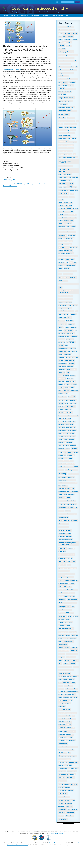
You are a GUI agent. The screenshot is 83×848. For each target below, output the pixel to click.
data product (62, 223)
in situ (67, 393)
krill (67, 406)
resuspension (61, 654)
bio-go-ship (72, 88)
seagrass (72, 663)
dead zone (73, 226)
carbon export (70, 145)
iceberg (72, 387)
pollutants (75, 616)
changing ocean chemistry (64, 170)
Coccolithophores (63, 197)
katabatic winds (72, 403)
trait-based (69, 765)
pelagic (60, 593)
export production (62, 305)
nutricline (68, 510)
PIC (73, 606)
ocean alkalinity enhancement (65, 536)
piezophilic (60, 609)
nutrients (74, 520)
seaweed (71, 679)
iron (73, 397)
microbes (68, 452)
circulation (70, 183)
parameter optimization (63, 583)
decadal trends (61, 229)
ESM (60, 287)
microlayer (76, 452)
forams (60, 327)
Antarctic (61, 45)
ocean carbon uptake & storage (65, 539)
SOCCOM (61, 703)
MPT (70, 480)
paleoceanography (70, 580)
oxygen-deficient (69, 577)
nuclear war (61, 510)
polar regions (62, 616)
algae (64, 36)
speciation (60, 715)
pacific (61, 580)
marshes (61, 436)
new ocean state (74, 491)
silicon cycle (66, 697)
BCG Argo (65, 85)
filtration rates (70, 311)
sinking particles (63, 700)
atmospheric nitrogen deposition (65, 73)
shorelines (60, 694)
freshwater (60, 330)
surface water (61, 734)
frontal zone (68, 330)
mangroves (62, 427)
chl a (70, 180)
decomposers (70, 229)
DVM (75, 262)
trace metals (61, 765)
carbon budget (72, 138)
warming (61, 803)
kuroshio (72, 406)
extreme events (73, 305)
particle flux (62, 586)
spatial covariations (71, 713)
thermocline (73, 746)
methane (74, 448)
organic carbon (61, 568)
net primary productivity (63, 491)
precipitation (61, 619)
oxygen (61, 577)
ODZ (68, 558)
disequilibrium (74, 256)
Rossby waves (61, 657)
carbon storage (61, 154)
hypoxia (61, 387)
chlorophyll (62, 183)
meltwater (71, 439)
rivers (68, 654)
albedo (60, 36)
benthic (71, 85)
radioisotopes (73, 638)
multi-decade (61, 482)
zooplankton (63, 819)
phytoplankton (64, 606)
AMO (59, 42)
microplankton (70, 455)
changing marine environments (65, 166)
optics (69, 564)
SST (73, 715)
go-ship (71, 357)
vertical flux (62, 793)
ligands (64, 418)
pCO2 (67, 590)
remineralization (68, 641)
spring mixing (68, 715)
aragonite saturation (65, 61)
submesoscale (61, 724)
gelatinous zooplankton (63, 336)
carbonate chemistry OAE (64, 135)
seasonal (76, 667)
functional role (61, 333)
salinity (60, 660)
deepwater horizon (69, 238)
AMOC (64, 42)
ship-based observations (72, 691)
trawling (60, 771)
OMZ (73, 561)
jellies (66, 403)
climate (60, 187)
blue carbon (62, 118)
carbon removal (69, 147)
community (60, 199)
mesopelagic (68, 442)
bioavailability (68, 91)
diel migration (73, 247)
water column (61, 806)
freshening (73, 327)
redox (59, 641)
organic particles (72, 568)
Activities (24, 15)
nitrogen (67, 497)
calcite (74, 124)
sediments (66, 682)
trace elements (73, 762)
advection (68, 29)
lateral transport (69, 415)
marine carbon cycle (70, 427)
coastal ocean (63, 193)
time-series (62, 756)
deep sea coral (71, 235)
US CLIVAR (60, 787)
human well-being (70, 381)
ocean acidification (65, 530)
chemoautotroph (73, 177)
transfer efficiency (63, 768)
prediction (61, 625)
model (75, 470)
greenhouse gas (69, 360)
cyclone (67, 214)
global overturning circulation (65, 354)
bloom (67, 114)
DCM (68, 226)
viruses (73, 800)
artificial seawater (62, 66)
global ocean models (72, 351)
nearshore (64, 485)
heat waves (72, 375)
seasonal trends (62, 676)
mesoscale (61, 445)
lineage (69, 421)
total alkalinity (63, 762)
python (66, 638)
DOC (67, 259)
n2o (70, 482)
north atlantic (71, 504)
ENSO (60, 281)
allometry (60, 39)
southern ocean (64, 709)
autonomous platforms (66, 79)
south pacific (62, 713)
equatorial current (63, 284)
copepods (75, 208)
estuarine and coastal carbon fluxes (66, 291)
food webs (62, 324)
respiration (74, 650)
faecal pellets (61, 308)
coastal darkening (74, 190)
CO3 (75, 187)
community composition (65, 202)
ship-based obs (61, 691)
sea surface (75, 676)
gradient (76, 357)
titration (60, 759)
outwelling (67, 571)
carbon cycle (63, 142)
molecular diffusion (62, 480)
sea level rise (68, 667)
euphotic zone (68, 295)
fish (60, 314)
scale (60, 663)
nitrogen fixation (71, 500)
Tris (65, 771)
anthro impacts (61, 48)
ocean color (62, 548)
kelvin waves (61, 406)
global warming (63, 357)
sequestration (68, 685)
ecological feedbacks (70, 265)
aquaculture (61, 57)
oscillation (60, 571)
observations (65, 524)
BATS (59, 85)
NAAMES (75, 482)
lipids (74, 421)
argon (64, 64)
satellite (75, 660)
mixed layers (69, 466)
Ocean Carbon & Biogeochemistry (40, 8)
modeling (62, 474)
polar (72, 613)
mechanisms (73, 436)
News (67, 15)
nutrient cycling (63, 517)
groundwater (70, 366)
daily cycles (73, 214)
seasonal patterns (64, 673)
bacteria (64, 82)
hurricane (60, 384)
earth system (61, 265)
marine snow (61, 433)
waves (69, 809)
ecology (61, 268)
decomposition (61, 231)
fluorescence (69, 320)
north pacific (62, 507)
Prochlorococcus (63, 632)
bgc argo (61, 88)
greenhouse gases (62, 363)
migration (60, 463)
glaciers (61, 345)
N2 (66, 482)
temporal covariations (63, 746)
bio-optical (60, 91)
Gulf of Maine (62, 369)
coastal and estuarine (63, 190)
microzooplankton (62, 461)
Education (66, 274)
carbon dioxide (61, 145)
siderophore (68, 694)
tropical (72, 774)
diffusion (60, 250)
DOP (66, 262)
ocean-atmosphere (63, 527)
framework (66, 327)
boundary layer (62, 121)
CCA (74, 154)
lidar (60, 418)
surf (73, 727)
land (70, 409)
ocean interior (71, 548)
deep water (60, 238)
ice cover (66, 390)
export (61, 302)
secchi (59, 682)
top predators (67, 759)
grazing (61, 360)
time (69, 752)
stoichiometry (71, 718)
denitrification (61, 241)
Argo (60, 64)
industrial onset (74, 390)
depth (70, 244)
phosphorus (62, 599)
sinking (75, 697)
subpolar (69, 724)
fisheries (73, 314)
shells (75, 688)
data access (64, 217)
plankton (61, 613)
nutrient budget (63, 514)
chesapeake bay (63, 180)
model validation (62, 477)
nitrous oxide (62, 504)
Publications (45, 15)
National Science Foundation (57, 842)
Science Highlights (58, 15)
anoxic (69, 42)
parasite (72, 583)
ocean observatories (66, 555)
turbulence (61, 777)
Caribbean (69, 154)
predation (68, 619)
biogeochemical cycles (66, 98)
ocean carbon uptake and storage (67, 544)
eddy (60, 274)
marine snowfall (70, 433)
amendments (67, 39)
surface (60, 731)
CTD (72, 211)
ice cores (60, 390)
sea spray (69, 676)
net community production (66, 488)
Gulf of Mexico (71, 369)
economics (66, 268)
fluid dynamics (61, 320)
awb (59, 82)
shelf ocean (61, 688)
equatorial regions (74, 284)
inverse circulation (62, 396)
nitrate (61, 497)
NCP (59, 485)
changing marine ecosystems (65, 161)
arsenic (68, 64)
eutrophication (61, 298)
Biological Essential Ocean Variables (66, 107)
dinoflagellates (69, 253)
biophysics (60, 114)
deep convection (71, 231)
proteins (68, 635)
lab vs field (60, 409)
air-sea (60, 33)
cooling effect (61, 208)
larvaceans (60, 415)
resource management (63, 650)
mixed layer (62, 466)
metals (68, 448)
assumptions (71, 66)
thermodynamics (62, 749)
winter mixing (69, 815)
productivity (73, 632)
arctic (74, 61)
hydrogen (66, 384)
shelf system (68, 688)
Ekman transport (63, 277)
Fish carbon (65, 314)
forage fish (71, 324)
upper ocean (62, 780)
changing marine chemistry (70, 157)
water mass (69, 806)
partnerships (61, 590)
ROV (74, 657)
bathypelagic (72, 82)
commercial (72, 197)
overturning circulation (63, 573)
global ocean (62, 351)
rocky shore (74, 654)
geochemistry (61, 339)
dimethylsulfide (68, 250)
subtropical (62, 727)
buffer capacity (71, 121)
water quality (62, 809)
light (69, 418)
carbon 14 (72, 130)
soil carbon (67, 703)
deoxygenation (63, 244)
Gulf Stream (62, 372)
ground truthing (62, 366)
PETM (72, 593)
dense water (69, 241)
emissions (73, 277)
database (60, 220)
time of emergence (72, 756)
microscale (69, 458)
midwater (71, 461)
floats (69, 317)
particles (69, 586)
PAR (77, 580)
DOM (72, 259)
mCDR (66, 436)
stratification (61, 721)
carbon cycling (73, 142)
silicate (60, 697)
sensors (61, 685)
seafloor (65, 663)
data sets (69, 223)
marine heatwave (62, 430)
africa (73, 29)
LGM (77, 415)
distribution (61, 259)
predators (70, 622)
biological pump (65, 111)
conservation (69, 205)
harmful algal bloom (64, 375)
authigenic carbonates (63, 75)
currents (61, 214)
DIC (67, 247)
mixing (76, 466)
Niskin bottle (71, 494)
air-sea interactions (71, 33)
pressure (68, 625)
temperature (63, 743)
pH (59, 596)
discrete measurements (63, 256)
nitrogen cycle (61, 500)
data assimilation (72, 217)
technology (69, 737)
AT (76, 66)
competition (61, 205)
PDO (72, 590)
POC (67, 613)
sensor (73, 682)
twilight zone (70, 777)
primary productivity (66, 628)
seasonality (71, 670)
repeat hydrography (64, 647)
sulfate (69, 727)
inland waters (61, 393)
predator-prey (62, 622)
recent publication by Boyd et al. (12, 69)
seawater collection (62, 679)
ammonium (74, 39)
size (71, 700)
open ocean (62, 564)
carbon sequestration (65, 151)
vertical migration (64, 797)
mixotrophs (61, 470)
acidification (69, 27)
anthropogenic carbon (66, 52)
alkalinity (70, 36)
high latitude (62, 378)
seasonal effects (62, 670)
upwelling (74, 784)
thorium (61, 752)
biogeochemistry (63, 104)
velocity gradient (62, 790)
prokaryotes (61, 635)
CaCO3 (60, 124)
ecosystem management (63, 271)
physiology (73, 603)
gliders (66, 345)
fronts (75, 330)
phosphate (72, 596)
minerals (66, 463)
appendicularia (74, 55)
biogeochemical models (65, 101)
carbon (61, 127)
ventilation (70, 790)
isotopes (61, 403)
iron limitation (73, 400)
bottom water (70, 118)
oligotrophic (62, 561)
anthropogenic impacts (63, 55)
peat (77, 590)
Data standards (61, 226)
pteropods (75, 635)
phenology (65, 596)
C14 (77, 121)
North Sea (70, 507)
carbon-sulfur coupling (63, 130)
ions (69, 396)
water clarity (68, 803)
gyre (68, 372)
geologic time (61, 342)
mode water (71, 477)
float (65, 317)
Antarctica (68, 45)
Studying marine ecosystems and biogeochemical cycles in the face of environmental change (35, 12)
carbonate (60, 132)
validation (67, 787)
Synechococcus (61, 737)
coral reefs (61, 211)
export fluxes (68, 302)
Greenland (71, 363)
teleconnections (63, 740)
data (59, 217)
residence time (74, 647)
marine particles (72, 430)
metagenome (61, 448)
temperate (72, 740)
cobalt (71, 193)
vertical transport (64, 800)
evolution (69, 298)
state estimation (62, 718)
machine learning (69, 424)
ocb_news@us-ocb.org (57, 833)
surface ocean (69, 731)
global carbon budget (63, 348)
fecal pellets (68, 308)
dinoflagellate (61, 253)
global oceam (73, 348)
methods (61, 452)
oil (71, 558)
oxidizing (73, 573)
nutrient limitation (64, 520)
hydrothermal (74, 384)
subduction (68, 721)
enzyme (66, 281)
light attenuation (62, 421)
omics (69, 561)
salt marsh (67, 660)
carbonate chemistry (69, 132)
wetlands (61, 815)
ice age (67, 387)
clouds (64, 187)
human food (70, 378)
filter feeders (62, 311)
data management (68, 220)
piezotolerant (68, 609)
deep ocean (62, 235)
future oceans (70, 333)
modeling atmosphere (73, 473)
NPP (76, 507)
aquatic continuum (69, 57)
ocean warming (61, 558)
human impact (61, 381)
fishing (60, 317)
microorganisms (62, 455)
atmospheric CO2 (71, 70)
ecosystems (74, 271)
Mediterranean (63, 439)
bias (67, 88)
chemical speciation (62, 177)
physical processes (64, 603)
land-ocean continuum (65, 412)
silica (73, 694)
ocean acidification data (65, 533)
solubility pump (61, 706)
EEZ (72, 274)
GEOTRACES (70, 342)
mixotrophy (69, 470)
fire (76, 311)
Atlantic (61, 70)
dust (70, 262)
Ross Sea (68, 657)
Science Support (34, 15)
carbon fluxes (61, 147)
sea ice (61, 667)
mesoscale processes (71, 445)
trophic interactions (71, 771)
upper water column (64, 784)
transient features (74, 768)
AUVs (76, 79)
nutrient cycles (73, 514)
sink (71, 697)
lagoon (66, 409)
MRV (74, 480)
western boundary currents (66, 812)
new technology (63, 494)
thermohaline (71, 749)
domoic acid (61, 262)
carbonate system (62, 138)
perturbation (67, 593)
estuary (61, 295)
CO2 (70, 187)
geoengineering (70, 339)
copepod (69, 208)
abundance (60, 27)
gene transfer (74, 336)
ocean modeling (62, 551)
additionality (61, 29)
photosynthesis (72, 599)
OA (60, 524)
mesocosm (60, 442)
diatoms (61, 247)
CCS (60, 157)
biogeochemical (62, 94)
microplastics (61, 458)
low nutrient (61, 424)
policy (69, 616)
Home (6, 15)
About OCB (14, 15)
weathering (74, 809)
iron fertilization (63, 400)
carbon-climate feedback (70, 127)
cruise (67, 211)
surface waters (69, 734)
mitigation (72, 463)
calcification (67, 124)
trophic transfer (63, 774)
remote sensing (63, 644)
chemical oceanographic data (64, 174)
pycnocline (60, 638)
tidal (66, 752)
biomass (75, 111)
